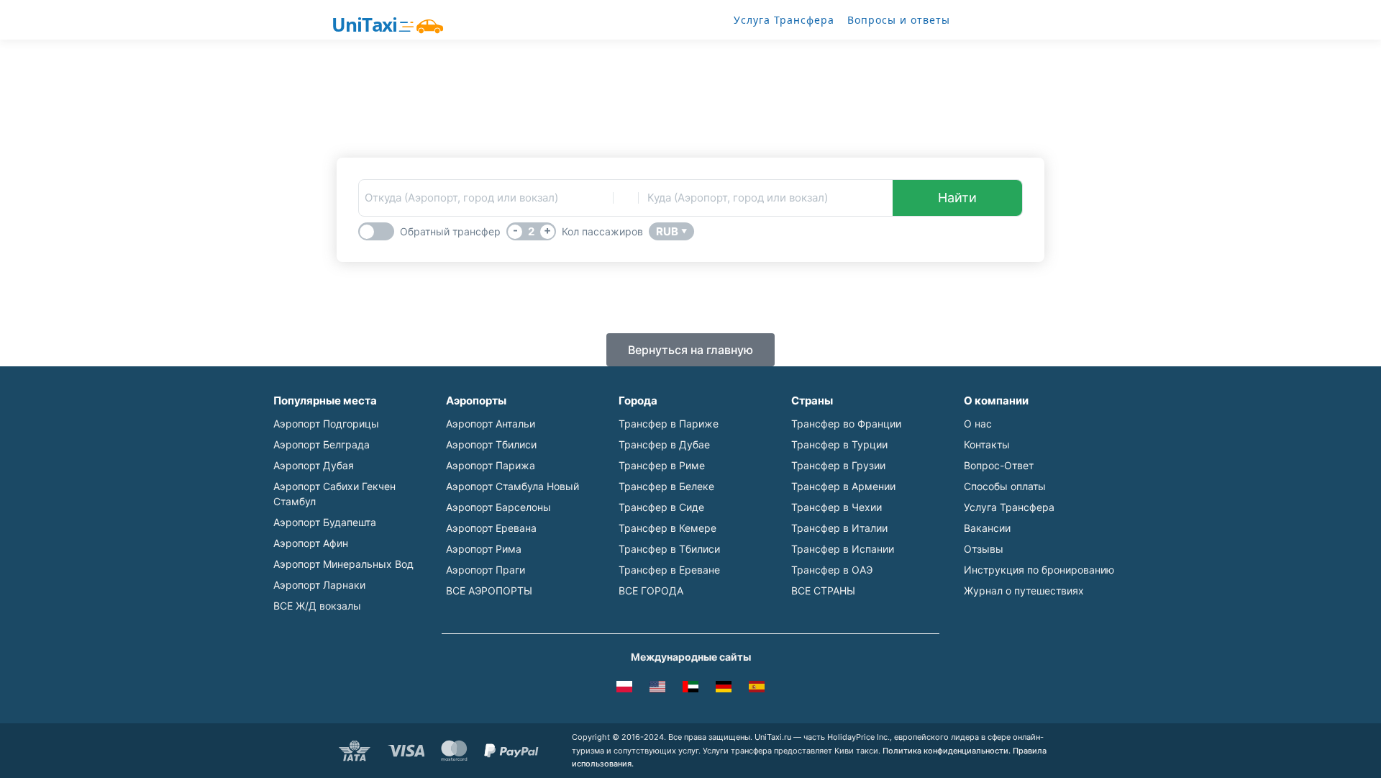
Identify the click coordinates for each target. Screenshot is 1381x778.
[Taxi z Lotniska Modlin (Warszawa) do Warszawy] (624, 688)
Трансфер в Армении (843, 486)
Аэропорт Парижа (490, 465)
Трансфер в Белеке (666, 486)
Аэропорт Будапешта (324, 522)
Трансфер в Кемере (667, 528)
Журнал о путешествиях (1024, 590)
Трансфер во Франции (846, 423)
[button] (690, 349)
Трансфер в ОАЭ (831, 570)
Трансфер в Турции (839, 444)
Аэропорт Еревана (491, 528)
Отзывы (983, 549)
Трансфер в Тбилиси (669, 549)
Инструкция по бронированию (1039, 570)
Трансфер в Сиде (661, 507)
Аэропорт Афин (310, 543)
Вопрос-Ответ (999, 465)
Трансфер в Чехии (836, 507)
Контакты (987, 444)
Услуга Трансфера (784, 20)
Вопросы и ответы (898, 20)
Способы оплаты (1005, 486)
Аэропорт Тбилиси (491, 444)
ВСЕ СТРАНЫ (823, 590)
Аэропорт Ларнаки (319, 585)
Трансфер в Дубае (664, 444)
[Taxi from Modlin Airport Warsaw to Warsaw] (657, 688)
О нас (978, 423)
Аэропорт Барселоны (498, 507)
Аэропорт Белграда (321, 444)
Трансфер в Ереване (669, 570)
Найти (957, 197)
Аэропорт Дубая (313, 465)
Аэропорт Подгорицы (326, 423)
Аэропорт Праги (485, 570)
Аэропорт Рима (483, 549)
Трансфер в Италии (839, 528)
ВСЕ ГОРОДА (651, 590)
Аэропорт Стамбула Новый (512, 486)
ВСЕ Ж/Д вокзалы (317, 606)
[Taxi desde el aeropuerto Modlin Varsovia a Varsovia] (757, 688)
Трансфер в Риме (662, 465)
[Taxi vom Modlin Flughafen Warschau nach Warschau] (723, 688)
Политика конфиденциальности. (947, 751)
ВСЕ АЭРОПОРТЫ (489, 590)
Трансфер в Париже (669, 423)
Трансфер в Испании (842, 549)
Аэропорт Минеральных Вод (343, 564)
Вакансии (987, 528)
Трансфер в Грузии (838, 465)
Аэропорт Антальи (490, 423)
